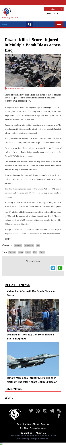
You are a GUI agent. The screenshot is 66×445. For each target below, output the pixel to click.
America (45, 424)
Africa (36, 424)
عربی (56, 13)
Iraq (38, 245)
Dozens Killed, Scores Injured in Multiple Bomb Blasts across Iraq (33, 44)
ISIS (34, 252)
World (9, 397)
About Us (41, 433)
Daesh (42, 252)
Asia (19, 424)
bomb (21, 252)
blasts (28, 252)
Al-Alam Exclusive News (33, 428)
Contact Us (26, 433)
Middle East (29, 245)
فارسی (48, 13)
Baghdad (12, 252)
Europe (27, 424)
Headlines (18, 245)
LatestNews (13, 389)
